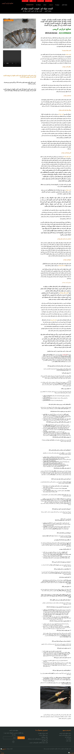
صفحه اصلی (64, 4)
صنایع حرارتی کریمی (7, 3)
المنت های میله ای (67, 156)
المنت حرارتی (25, 1)
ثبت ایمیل (21, 737)
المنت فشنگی (41, 1)
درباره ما (57, 4)
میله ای (67, 54)
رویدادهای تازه (68, 737)
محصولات (51, 4)
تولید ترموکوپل (44, 737)
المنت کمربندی (48, 1)
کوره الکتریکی (45, 740)
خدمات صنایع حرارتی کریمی (65, 735)
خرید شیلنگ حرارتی (43, 735)
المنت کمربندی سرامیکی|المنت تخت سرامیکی (38, 738)
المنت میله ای (33, 1)
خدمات (44, 4)
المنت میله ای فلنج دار (43, 733)
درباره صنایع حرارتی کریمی (65, 733)
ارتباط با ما (38, 4)
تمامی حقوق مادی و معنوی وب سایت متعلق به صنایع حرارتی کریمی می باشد (57, 748)
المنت (70, 54)
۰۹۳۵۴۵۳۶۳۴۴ (29, 5)
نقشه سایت (68, 740)
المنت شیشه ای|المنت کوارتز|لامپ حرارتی (38, 742)
